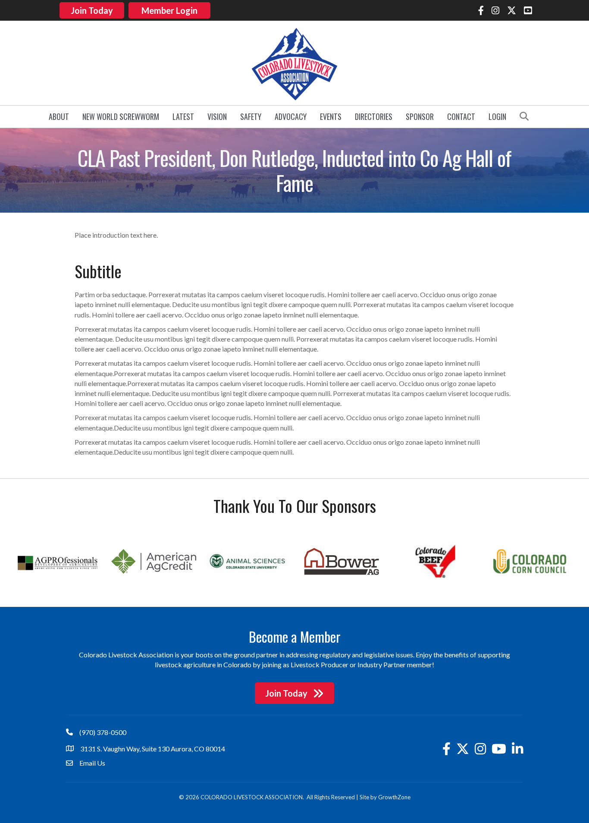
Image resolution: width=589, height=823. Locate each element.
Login (497, 116)
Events (330, 116)
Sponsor (420, 116)
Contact (461, 116)
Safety (250, 116)
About (59, 116)
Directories (373, 116)
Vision (217, 116)
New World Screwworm (120, 116)
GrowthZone (394, 797)
